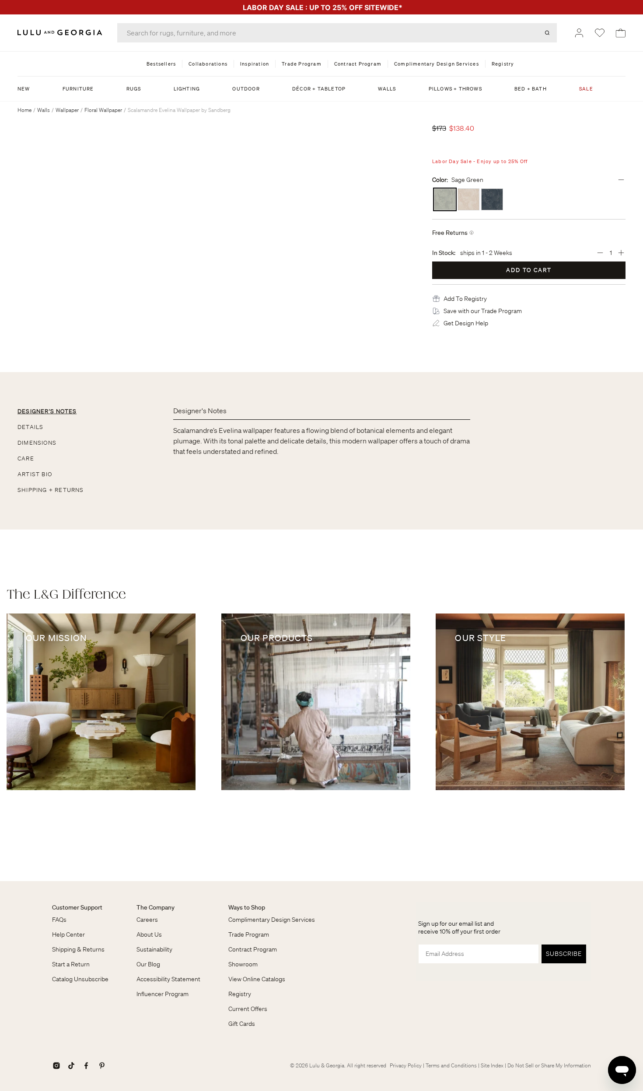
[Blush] (468, 199)
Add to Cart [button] (529, 270)
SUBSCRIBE (564, 954)
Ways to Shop (246, 907)
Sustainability (154, 949)
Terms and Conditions (451, 1065)
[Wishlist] (599, 33)
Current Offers (247, 1009)
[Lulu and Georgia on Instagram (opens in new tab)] (56, 1065)
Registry (239, 994)
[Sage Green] (445, 199)
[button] (465, 298)
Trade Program (248, 934)
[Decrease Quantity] (600, 252)
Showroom (243, 964)
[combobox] (337, 32)
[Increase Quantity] (621, 252)
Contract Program (252, 949)
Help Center (68, 934)
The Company (155, 907)
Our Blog (148, 964)
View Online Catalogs (256, 979)
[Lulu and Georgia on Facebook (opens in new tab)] (86, 1065)
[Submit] (547, 32)
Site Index (492, 1065)
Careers (147, 920)
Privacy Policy (406, 1065)
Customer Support (77, 907)
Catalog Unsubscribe (80, 979)
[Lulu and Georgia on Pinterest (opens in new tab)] (102, 1065)
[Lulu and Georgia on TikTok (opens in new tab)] (71, 1065)
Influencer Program (162, 994)
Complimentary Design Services (271, 920)
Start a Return (71, 964)
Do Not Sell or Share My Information (549, 1065)
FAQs (59, 920)
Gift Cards (241, 1024)
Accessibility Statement (168, 979)
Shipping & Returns (78, 949)
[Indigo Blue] (492, 199)
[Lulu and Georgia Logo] (61, 32)
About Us (149, 934)
